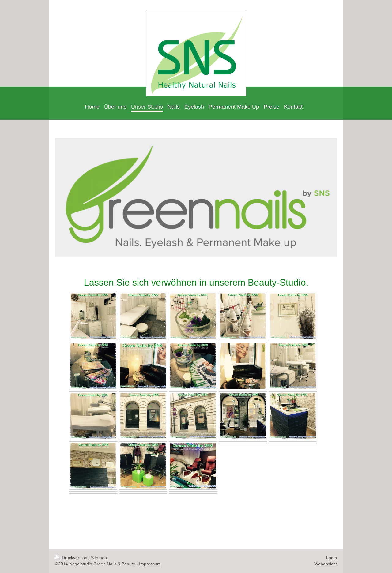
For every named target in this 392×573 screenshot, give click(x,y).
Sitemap (99, 557)
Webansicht (325, 563)
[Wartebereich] (143, 366)
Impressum (150, 563)
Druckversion (75, 557)
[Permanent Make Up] (93, 316)
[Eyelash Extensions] (143, 316)
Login (331, 557)
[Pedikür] (193, 465)
